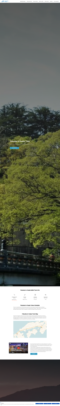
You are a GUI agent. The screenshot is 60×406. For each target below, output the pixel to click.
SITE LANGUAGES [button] (56, 1)
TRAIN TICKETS (47, 1)
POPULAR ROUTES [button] (29, 1)
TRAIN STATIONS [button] (35, 1)
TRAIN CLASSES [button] (41, 1)
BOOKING (51, 1)
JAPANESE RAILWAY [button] (23, 1)
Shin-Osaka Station (14, 300)
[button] (18, 348)
